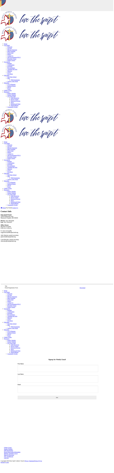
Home (4, 208)
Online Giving (8, 447)
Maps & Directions (9, 455)
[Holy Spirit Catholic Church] (30, 25)
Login (7, 462)
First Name (21, 364)
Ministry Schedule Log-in (11, 453)
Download (82, 288)
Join (57, 397)
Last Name (21, 374)
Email (19, 384)
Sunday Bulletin (8, 449)
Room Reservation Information (12, 452)
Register (3, 462)
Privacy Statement (29, 461)
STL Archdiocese (8, 456)
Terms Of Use (38, 461)
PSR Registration (8, 450)
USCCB (6, 458)
